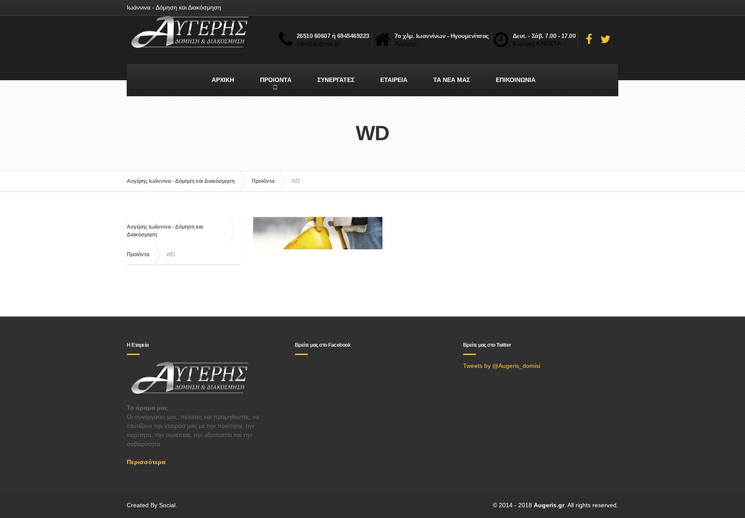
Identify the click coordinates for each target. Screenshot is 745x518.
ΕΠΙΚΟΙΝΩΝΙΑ (515, 79)
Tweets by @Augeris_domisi (501, 365)
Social (167, 505)
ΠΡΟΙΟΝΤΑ (275, 79)
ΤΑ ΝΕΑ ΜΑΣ (451, 79)
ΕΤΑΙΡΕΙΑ (393, 79)
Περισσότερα (146, 461)
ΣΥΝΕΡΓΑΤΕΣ (335, 79)
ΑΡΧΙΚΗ (223, 79)
